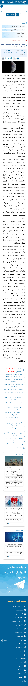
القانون (21, 651)
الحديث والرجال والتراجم (17, 621)
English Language (19, 658)
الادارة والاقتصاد (19, 647)
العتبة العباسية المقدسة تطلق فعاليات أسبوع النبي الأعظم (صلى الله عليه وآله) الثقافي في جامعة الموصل (14, 479)
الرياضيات (21, 677)
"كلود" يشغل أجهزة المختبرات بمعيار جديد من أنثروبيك (14, 547)
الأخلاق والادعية (19, 625)
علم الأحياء (20, 673)
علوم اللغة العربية (19, 632)
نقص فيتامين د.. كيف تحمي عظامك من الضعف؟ (14, 520)
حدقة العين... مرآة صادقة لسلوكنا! (13, 443)
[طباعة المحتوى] (3, 58)
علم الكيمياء (20, 670)
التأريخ (22, 640)
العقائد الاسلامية (19, 610)
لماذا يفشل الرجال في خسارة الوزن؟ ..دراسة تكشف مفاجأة (14, 513)
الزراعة (22, 662)
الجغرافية (21, 643)
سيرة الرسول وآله (19, 617)
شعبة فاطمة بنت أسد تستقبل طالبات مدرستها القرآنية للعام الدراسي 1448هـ (14, 468)
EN (1, 6)
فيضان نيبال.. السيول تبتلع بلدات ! (14, 544)
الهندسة (21, 681)
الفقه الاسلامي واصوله (17, 614)
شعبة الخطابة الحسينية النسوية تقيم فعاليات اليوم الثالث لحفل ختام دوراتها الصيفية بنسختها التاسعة (14, 484)
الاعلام (21, 655)
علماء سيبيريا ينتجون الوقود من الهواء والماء (13, 389)
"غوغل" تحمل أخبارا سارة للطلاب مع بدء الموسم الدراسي (14, 553)
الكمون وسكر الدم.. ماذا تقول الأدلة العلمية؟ (14, 516)
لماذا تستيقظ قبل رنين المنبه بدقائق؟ (14, 550)
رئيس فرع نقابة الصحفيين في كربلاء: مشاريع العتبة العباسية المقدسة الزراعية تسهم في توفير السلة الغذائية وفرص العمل (14, 473)
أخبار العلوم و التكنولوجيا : (17, 40)
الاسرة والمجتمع (19, 629)
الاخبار (23, 23)
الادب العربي (20, 636)
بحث (17, 14)
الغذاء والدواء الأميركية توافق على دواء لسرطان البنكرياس (14, 509)
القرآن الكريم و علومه (18, 606)
